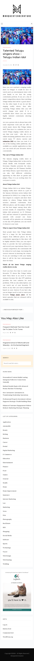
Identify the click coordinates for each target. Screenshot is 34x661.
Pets (4, 515)
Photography (7, 519)
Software (6, 539)
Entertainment (7, 47)
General (5, 479)
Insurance (6, 495)
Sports (5, 544)
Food (4, 471)
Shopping (6, 531)
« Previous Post (9, 309)
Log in (5, 625)
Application (7, 422)
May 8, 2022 (6, 332)
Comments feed (8, 633)
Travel (5, 552)
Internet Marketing (9, 499)
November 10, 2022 (7, 65)
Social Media (7, 535)
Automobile (7, 426)
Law (4, 503)
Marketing (6, 507)
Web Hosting (7, 560)
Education (6, 458)
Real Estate (6, 523)
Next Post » (19, 309)
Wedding (6, 564)
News (4, 511)
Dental (5, 446)
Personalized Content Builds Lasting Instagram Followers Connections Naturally (15, 379)
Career (5, 442)
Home (5, 487)
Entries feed (7, 629)
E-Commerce (7, 454)
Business (6, 438)
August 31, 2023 (7, 348)
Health (5, 483)
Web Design (7, 556)
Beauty (5, 430)
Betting (5, 434)
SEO (4, 527)
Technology (7, 548)
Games (5, 475)
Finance (5, 467)
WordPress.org (8, 637)
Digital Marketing (9, 450)
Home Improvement (9, 491)
